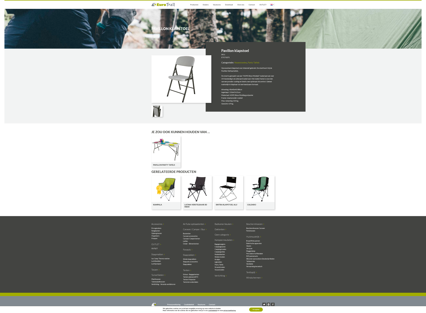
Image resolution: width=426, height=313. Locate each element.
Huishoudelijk (253, 236)
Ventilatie (249, 264)
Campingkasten (220, 247)
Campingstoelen (220, 249)
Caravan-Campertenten (191, 239)
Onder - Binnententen (191, 244)
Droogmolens (156, 228)
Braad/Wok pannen (253, 241)
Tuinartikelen (158, 275)
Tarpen (155, 269)
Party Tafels (253, 62)
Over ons (240, 5)
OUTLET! (263, 5)
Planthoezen (156, 279)
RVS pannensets (252, 256)
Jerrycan (249, 248)
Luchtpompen (156, 264)
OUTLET (155, 244)
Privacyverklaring (173, 304)
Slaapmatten (157, 254)
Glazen (248, 246)
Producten (194, 5)
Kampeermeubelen (224, 240)
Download (229, 5)
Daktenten (220, 229)
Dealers (206, 5)
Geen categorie (222, 234)
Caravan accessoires (190, 236)
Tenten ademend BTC (190, 277)
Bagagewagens (220, 244)
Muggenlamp (250, 251)
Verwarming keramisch (254, 266)
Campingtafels (220, 252)
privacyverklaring (229, 310)
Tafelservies (250, 261)
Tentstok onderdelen (190, 282)
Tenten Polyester (189, 279)
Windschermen (253, 277)
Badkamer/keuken (223, 224)
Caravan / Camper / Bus (194, 229)
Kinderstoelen (220, 257)
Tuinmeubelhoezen (158, 282)
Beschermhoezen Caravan (255, 228)
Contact (252, 5)
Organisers (155, 236)
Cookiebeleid (189, 304)
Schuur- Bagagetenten (191, 274)
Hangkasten (155, 231)
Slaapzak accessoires (190, 262)
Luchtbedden (156, 261)
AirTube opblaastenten (194, 224)
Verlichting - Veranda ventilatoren (163, 284)
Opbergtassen (156, 233)
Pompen (154, 238)
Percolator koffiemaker (254, 254)
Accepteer (255, 309)
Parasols (187, 249)
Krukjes (217, 259)
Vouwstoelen (240, 62)
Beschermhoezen (254, 224)
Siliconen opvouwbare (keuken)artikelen (260, 259)
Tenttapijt (251, 272)
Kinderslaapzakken (189, 259)
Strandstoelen (220, 267)
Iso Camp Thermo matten (160, 259)
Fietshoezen (250, 231)
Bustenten (187, 233)
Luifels (185, 241)
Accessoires (157, 224)
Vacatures (217, 5)
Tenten (186, 270)
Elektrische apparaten (254, 243)
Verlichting (220, 275)
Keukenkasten (220, 254)
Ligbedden (218, 262)
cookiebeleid (212, 310)
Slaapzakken (189, 255)
